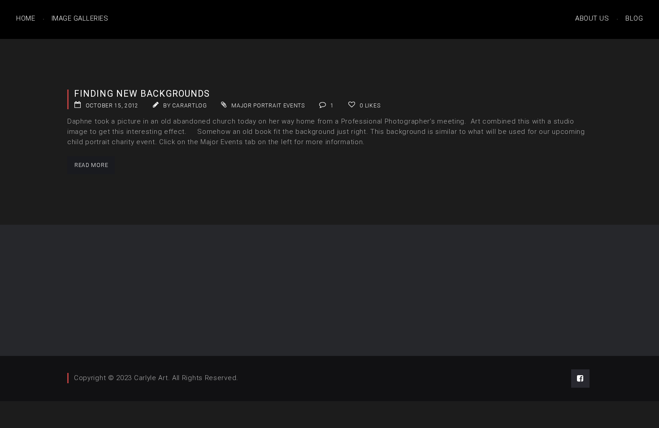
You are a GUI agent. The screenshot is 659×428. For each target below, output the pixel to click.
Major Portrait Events (268, 106)
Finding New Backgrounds (142, 93)
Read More (91, 165)
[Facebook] (580, 378)
